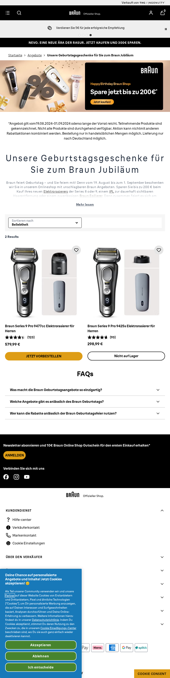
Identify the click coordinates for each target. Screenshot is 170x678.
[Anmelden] (150, 12)
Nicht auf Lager (126, 356)
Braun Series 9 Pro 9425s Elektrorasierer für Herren (121, 328)
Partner (10, 595)
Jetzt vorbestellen (43, 356)
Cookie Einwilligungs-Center (58, 628)
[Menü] (7, 12)
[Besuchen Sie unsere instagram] (16, 477)
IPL (111, 191)
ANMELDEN (14, 455)
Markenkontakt (24, 535)
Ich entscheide (40, 667)
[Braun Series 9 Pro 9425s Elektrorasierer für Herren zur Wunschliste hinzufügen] (158, 250)
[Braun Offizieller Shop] (85, 12)
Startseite (15, 55)
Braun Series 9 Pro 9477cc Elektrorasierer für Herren (39, 328)
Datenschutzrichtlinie (45, 619)
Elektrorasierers (56, 191)
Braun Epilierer (91, 196)
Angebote (35, 55)
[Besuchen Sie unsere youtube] (26, 477)
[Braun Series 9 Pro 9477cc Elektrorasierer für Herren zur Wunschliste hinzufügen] (76, 250)
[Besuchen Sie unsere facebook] (6, 477)
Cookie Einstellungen (28, 543)
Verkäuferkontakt (26, 527)
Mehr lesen (85, 204)
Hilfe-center (21, 520)
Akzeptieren (40, 645)
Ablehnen (41, 656)
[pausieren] (166, 29)
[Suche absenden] (19, 12)
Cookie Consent (152, 674)
